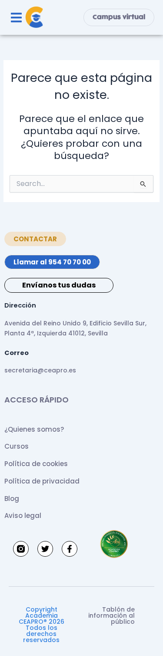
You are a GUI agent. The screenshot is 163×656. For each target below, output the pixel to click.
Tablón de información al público (111, 615)
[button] (16, 17)
